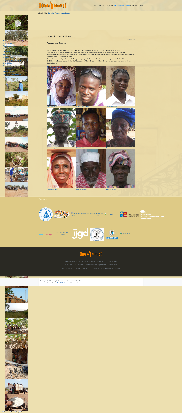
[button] (101, 5)
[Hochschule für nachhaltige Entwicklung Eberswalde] (152, 214)
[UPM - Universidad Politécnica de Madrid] (112, 234)
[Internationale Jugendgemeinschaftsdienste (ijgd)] (80, 233)
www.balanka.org (112, 264)
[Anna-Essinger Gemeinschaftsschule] (129, 214)
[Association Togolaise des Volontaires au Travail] (97, 234)
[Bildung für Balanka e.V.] (52, 5)
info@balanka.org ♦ (95, 264)
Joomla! (42, 283)
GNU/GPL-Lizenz (62, 283)
